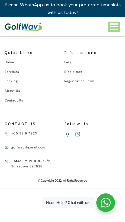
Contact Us (14, 101)
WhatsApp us (34, 5)
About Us (12, 91)
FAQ (67, 62)
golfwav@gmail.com (28, 147)
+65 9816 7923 (24, 133)
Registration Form (79, 81)
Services (12, 72)
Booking (11, 81)
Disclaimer (73, 72)
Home (9, 62)
